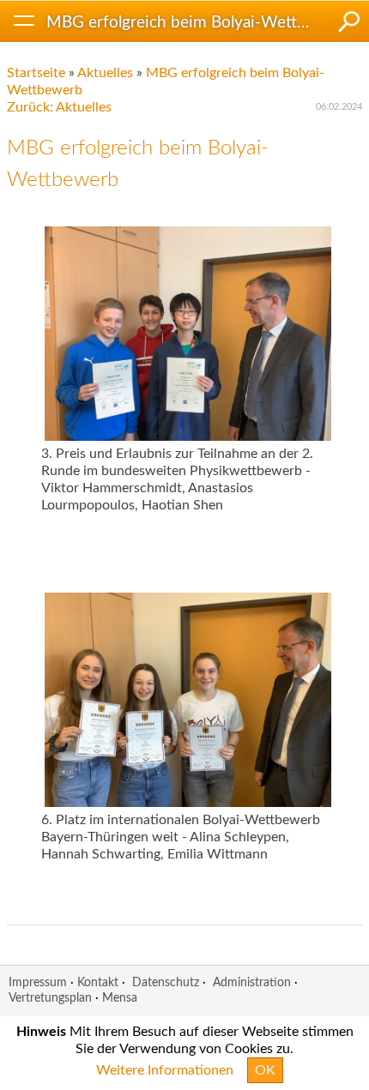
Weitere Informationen (164, 1070)
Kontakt (97, 982)
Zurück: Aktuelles (59, 107)
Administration (252, 982)
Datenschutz (165, 982)
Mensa (119, 997)
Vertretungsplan (50, 997)
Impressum (38, 982)
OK (265, 1070)
